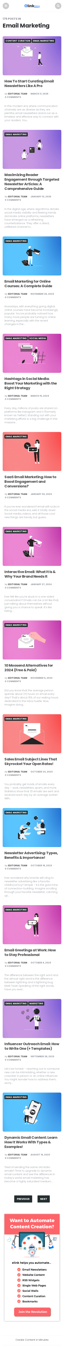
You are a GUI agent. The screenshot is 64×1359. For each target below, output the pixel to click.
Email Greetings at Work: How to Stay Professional (30, 952)
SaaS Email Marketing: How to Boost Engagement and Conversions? (30, 481)
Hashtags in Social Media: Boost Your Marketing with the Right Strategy (30, 383)
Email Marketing (43, 41)
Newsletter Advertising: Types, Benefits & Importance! (31, 855)
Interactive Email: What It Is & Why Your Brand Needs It (30, 574)
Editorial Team (17, 94)
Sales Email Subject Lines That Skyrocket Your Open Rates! (30, 761)
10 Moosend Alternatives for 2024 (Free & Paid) (28, 667)
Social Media (37, 338)
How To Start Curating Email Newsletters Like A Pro (29, 83)
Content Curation (18, 41)
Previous (23, 1199)
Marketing (36, 1003)
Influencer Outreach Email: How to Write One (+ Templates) (31, 1046)
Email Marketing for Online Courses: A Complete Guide (28, 283)
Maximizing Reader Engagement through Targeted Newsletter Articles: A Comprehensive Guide (31, 181)
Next (43, 1199)
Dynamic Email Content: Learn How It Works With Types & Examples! (30, 1142)
